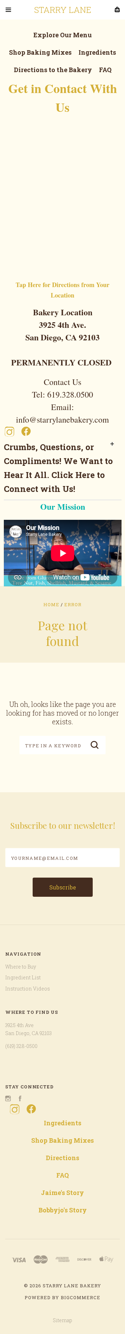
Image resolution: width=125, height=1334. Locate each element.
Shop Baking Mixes (40, 52)
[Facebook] (26, 431)
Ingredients (97, 52)
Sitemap (62, 1320)
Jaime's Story (62, 1192)
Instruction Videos (27, 988)
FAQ (105, 69)
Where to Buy (20, 966)
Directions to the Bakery (53, 69)
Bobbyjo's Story (63, 1210)
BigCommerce (80, 1297)
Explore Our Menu (62, 35)
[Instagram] (9, 431)
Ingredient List (23, 977)
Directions (62, 1158)
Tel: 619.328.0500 (62, 394)
